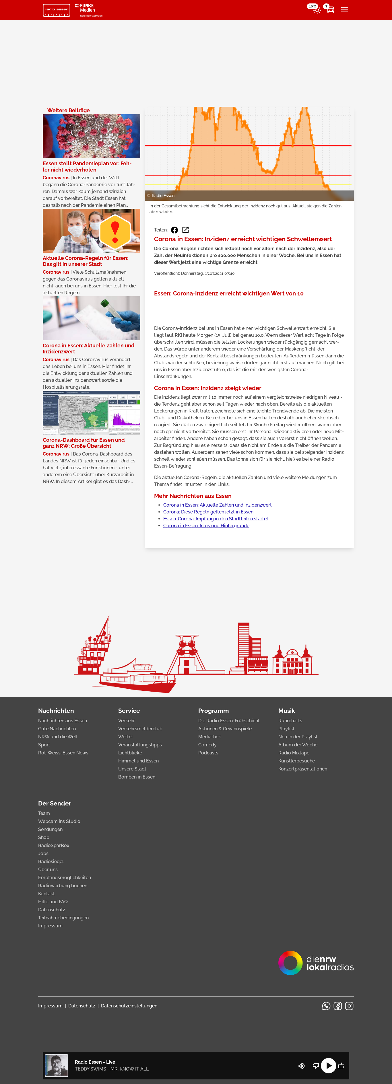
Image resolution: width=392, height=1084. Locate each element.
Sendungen (50, 829)
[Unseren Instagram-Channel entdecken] (349, 1006)
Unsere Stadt (132, 769)
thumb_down (316, 1065)
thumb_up (341, 1065)
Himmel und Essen (138, 761)
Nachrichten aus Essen (62, 720)
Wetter (125, 736)
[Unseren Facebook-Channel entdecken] (337, 1006)
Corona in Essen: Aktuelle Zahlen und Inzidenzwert (217, 505)
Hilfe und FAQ (53, 901)
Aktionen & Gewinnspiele (225, 728)
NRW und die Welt (58, 736)
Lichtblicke (130, 753)
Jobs (43, 853)
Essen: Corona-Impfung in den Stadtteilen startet (215, 518)
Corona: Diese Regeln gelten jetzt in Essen (208, 512)
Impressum (50, 926)
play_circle (328, 1065)
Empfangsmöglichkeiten (64, 877)
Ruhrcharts (290, 720)
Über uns (48, 869)
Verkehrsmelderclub (140, 728)
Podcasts (208, 753)
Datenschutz (51, 909)
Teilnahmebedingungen (63, 917)
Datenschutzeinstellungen (129, 1006)
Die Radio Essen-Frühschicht (229, 720)
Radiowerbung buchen (62, 885)
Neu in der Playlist (298, 736)
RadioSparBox (53, 845)
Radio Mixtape (293, 753)
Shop (43, 837)
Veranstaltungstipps (140, 745)
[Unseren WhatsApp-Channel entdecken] (326, 1006)
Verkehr (126, 720)
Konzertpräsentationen (302, 769)
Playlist (286, 728)
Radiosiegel (51, 861)
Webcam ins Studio (59, 821)
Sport (44, 745)
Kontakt (46, 893)
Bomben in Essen (136, 777)
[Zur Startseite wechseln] (56, 10)
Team (44, 813)
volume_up (302, 1066)
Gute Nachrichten (57, 728)
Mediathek (209, 736)
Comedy (207, 745)
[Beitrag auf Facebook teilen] (174, 230)
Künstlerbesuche (296, 761)
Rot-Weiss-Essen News (63, 753)
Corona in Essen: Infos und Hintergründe (206, 525)
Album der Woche (297, 745)
